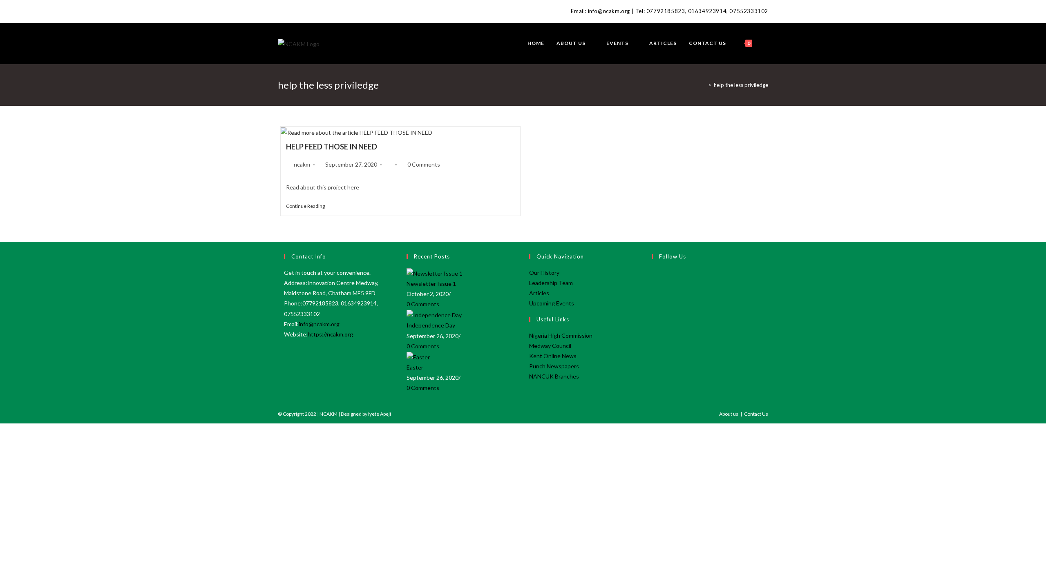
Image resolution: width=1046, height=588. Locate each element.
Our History (544, 272)
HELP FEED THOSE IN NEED (331, 146)
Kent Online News (553, 355)
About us (728, 414)
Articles (539, 293)
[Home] (704, 85)
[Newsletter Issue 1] (435, 272)
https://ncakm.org (330, 334)
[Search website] (766, 43)
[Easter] (418, 356)
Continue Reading (308, 206)
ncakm (302, 164)
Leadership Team (551, 282)
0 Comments (423, 164)
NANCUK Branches (554, 376)
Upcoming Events (551, 303)
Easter (415, 367)
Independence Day (431, 325)
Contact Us (756, 414)
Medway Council (550, 345)
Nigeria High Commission (560, 335)
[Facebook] (281, 11)
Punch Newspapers (554, 366)
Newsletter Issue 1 (431, 283)
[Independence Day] (434, 314)
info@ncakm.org (319, 324)
